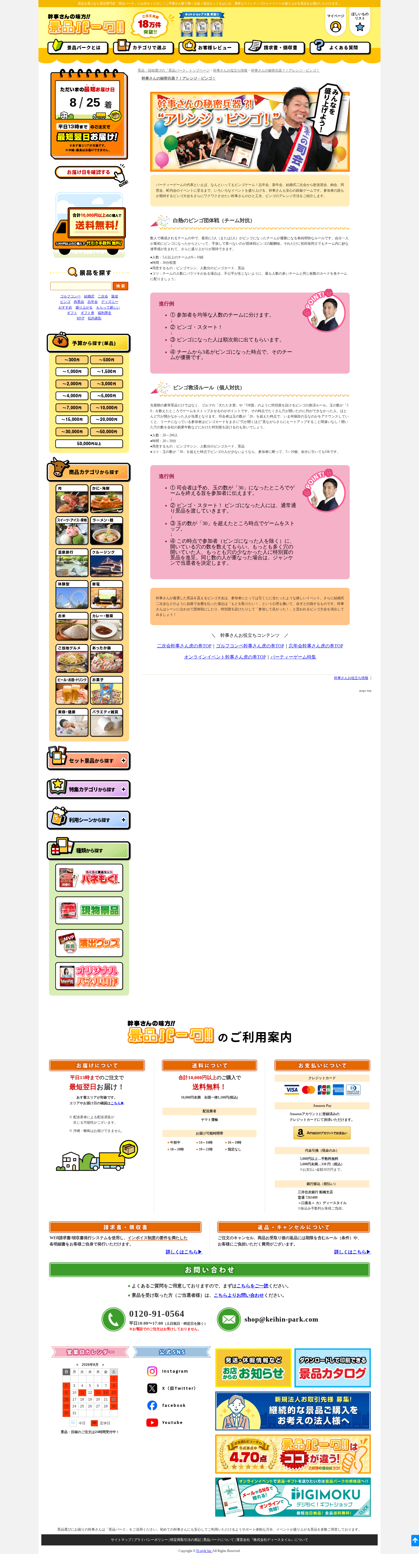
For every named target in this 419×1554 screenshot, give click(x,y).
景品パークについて (218, 1540)
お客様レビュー (215, 47)
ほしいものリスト (360, 16)
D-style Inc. (204, 1551)
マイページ (335, 16)
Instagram (175, 1371)
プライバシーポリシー (151, 1540)
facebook (174, 1405)
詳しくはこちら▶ (184, 1251)
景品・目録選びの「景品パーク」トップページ (174, 70)
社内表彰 (94, 318)
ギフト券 (87, 313)
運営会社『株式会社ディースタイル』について (272, 1540)
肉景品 (79, 302)
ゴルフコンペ (70, 296)
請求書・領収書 (281, 47)
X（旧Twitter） (180, 1388)
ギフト (72, 313)
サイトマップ (121, 1540)
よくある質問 (343, 47)
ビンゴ (65, 302)
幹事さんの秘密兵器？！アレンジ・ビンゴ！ (285, 70)
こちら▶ (117, 1103)
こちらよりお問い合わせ (239, 1295)
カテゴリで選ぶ (149, 47)
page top (365, 690)
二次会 (103, 296)
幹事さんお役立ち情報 (230, 70)
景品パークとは (84, 47)
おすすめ (65, 307)
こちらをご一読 (253, 1285)
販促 (114, 296)
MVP (80, 318)
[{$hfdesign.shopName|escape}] (86, 34)
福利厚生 (104, 313)
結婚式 (89, 296)
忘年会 (93, 302)
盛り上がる (84, 307)
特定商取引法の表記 (185, 1540)
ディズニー (109, 302)
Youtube (172, 1422)
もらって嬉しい (108, 307)
